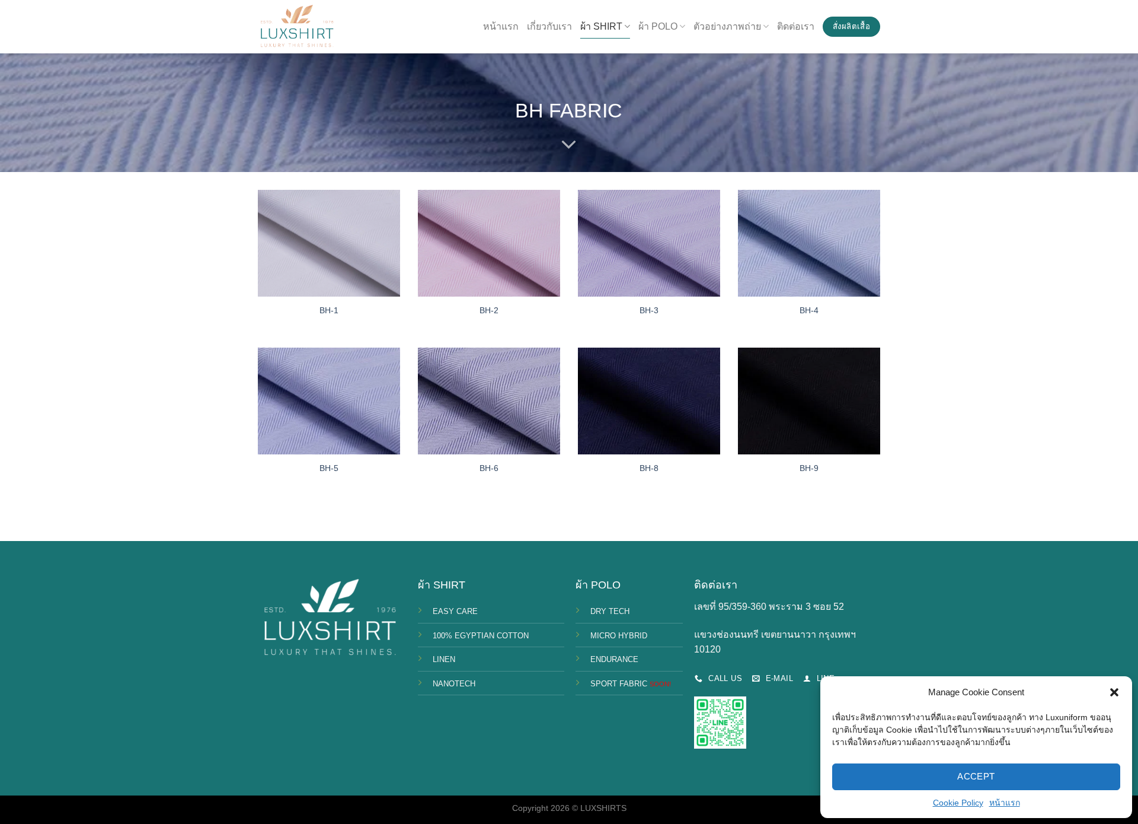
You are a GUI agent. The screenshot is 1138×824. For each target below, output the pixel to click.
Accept (976, 776)
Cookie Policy (958, 802)
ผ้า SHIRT (601, 26)
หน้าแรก (1004, 802)
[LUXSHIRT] (296, 27)
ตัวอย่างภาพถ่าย (727, 26)
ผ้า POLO (657, 26)
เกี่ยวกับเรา (549, 26)
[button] (1114, 692)
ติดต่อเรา (795, 26)
